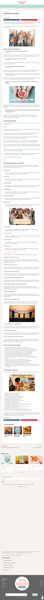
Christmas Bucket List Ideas (8, 567)
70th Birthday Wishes (35, 466)
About (3, 587)
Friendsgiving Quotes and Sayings (9, 562)
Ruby (5, 15)
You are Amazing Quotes (37, 447)
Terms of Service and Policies (4, 583)
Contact (40, 585)
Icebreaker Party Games (7, 560)
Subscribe (35, 594)
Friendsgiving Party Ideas (7, 565)
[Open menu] (22, 6)
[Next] (41, 463)
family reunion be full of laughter (18, 154)
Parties (4, 11)
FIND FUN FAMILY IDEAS (6, 477)
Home (41, 582)
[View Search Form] (41, 6)
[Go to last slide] (2, 463)
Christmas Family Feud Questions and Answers (10, 447)
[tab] (21, 472)
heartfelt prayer (20, 122)
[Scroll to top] (39, 594)
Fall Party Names (20, 466)
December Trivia (6, 570)
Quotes (7, 11)
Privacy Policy (4, 586)
